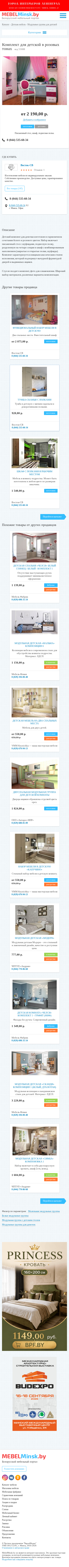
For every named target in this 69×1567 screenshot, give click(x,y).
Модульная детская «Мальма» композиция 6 (35, 645)
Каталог (5, 24)
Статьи (5, 1509)
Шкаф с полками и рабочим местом (34, 473)
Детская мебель (18, 24)
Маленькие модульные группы (44, 1211)
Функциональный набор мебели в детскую (34, 329)
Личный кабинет (9, 1516)
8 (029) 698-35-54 (20, 599)
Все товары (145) (15, 188)
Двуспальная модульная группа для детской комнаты (34, 793)
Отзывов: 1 (39, 170)
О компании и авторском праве (15, 1548)
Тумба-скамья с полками (34, 399)
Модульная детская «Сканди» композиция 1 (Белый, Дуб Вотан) (34, 1085)
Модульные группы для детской (42, 24)
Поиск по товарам (10, 1499)
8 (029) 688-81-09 (20, 823)
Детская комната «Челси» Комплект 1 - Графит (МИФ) (34, 1014)
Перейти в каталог (52, 516)
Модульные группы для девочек (18, 1224)
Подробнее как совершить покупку (17, 1559)
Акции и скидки (9, 1502)
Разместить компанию (14, 1469)
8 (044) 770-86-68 (20, 969)
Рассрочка (6, 1520)
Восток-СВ (27, 165)
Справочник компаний (12, 1495)
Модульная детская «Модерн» (34, 938)
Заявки (5, 1523)
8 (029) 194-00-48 (20, 677)
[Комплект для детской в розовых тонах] (34, 104)
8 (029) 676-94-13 (20, 748)
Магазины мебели (10, 1488)
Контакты (6, 1537)
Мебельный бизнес (10, 1513)
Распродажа (7, 1506)
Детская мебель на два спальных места (35, 722)
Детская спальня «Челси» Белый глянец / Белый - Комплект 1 (34, 567)
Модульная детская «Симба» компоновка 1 (34, 1160)
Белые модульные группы (15, 1215)
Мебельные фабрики (11, 1492)
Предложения (8, 1534)
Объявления (7, 1530)
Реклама (6, 1527)
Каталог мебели (9, 1484)
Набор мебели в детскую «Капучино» (34, 868)
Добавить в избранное (34, 119)
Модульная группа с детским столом (21, 1220)
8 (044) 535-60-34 (17, 139)
